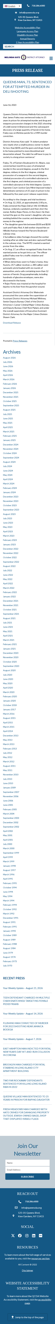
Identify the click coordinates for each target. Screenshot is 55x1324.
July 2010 (7, 779)
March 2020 (8, 692)
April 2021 (8, 635)
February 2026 (10, 383)
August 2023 (9, 514)
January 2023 (9, 544)
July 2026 (7, 362)
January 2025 (9, 440)
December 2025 (10, 392)
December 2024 (10, 444)
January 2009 (9, 787)
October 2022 (10, 557)
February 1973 (10, 961)
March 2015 (8, 726)
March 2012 (8, 761)
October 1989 (10, 935)
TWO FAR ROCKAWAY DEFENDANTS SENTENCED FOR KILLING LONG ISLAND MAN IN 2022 (25, 1083)
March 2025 (8, 431)
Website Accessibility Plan (27, 27)
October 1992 (10, 909)
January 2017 (9, 709)
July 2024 (7, 466)
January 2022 (9, 596)
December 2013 (10, 735)
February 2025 (10, 435)
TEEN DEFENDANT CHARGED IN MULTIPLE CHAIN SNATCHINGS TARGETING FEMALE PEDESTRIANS (26, 1000)
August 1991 (9, 922)
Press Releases (20, 340)
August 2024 (9, 462)
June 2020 (8, 679)
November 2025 (10, 396)
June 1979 (8, 952)
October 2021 (10, 609)
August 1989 (9, 939)
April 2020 (8, 687)
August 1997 (9, 870)
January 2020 (9, 700)
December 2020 (10, 653)
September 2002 (11, 826)
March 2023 (8, 535)
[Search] (49, 46)
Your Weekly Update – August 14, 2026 (23, 1013)
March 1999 (8, 861)
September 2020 (11, 666)
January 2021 (9, 648)
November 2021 (10, 605)
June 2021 (8, 627)
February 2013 (10, 748)
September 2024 (11, 457)
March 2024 (8, 483)
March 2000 (8, 848)
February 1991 (10, 926)
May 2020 (7, 683)
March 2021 (8, 640)
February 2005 (10, 809)
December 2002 (10, 822)
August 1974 (9, 957)
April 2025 (8, 427)
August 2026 (9, 357)
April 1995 (8, 878)
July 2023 (7, 518)
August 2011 (9, 766)
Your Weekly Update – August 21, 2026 (23, 988)
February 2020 (10, 696)
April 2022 (8, 583)
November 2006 (10, 796)
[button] (12, 6)
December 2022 (10, 548)
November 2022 (10, 553)
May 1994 (7, 896)
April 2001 (8, 839)
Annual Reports (27, 38)
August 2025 (9, 409)
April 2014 (8, 731)
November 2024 (10, 449)
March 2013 (8, 744)
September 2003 (11, 818)
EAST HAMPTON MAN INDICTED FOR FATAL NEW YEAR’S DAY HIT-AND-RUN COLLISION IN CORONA (27, 1051)
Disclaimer (27, 1270)
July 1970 (7, 965)
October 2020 (10, 661)
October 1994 (10, 887)
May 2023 (7, 527)
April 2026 (8, 375)
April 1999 (8, 857)
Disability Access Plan (27, 35)
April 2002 (8, 831)
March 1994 (8, 900)
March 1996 (8, 874)
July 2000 (7, 844)
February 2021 (10, 644)
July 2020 (7, 674)
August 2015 (9, 718)
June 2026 (8, 366)
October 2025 (10, 401)
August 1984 (9, 948)
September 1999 (11, 852)
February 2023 (10, 540)
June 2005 (8, 805)
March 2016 (8, 713)
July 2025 (7, 414)
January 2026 (9, 388)
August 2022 (9, 566)
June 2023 (8, 522)
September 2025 (11, 405)
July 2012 (7, 753)
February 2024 (10, 488)
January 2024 (9, 492)
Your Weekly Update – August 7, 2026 (22, 1039)
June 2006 (8, 800)
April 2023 (8, 531)
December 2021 (10, 600)
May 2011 (7, 770)
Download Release (12, 322)
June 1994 (8, 891)
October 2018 (10, 705)
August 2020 (9, 670)
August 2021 (9, 618)
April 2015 (8, 722)
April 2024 (8, 479)
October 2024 (10, 453)
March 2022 (8, 588)
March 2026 (8, 379)
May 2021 (7, 631)
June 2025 (8, 418)
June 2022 (8, 575)
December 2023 (10, 496)
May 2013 (7, 740)
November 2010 (10, 774)
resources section (40, 1258)
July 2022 (7, 570)
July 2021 (7, 622)
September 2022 (11, 561)
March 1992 (8, 913)
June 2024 (8, 470)
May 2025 (7, 422)
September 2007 (11, 792)
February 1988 (10, 944)
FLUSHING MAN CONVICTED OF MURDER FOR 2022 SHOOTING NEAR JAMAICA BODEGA (25, 1026)
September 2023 (11, 509)
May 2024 (7, 475)
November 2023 (10, 501)
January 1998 (9, 866)
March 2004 (8, 813)
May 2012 (7, 757)
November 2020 (10, 657)
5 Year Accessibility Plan (27, 42)
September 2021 (11, 614)
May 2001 (7, 835)
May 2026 (7, 370)
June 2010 (8, 783)
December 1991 (10, 918)
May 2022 (7, 579)
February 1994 (10, 904)
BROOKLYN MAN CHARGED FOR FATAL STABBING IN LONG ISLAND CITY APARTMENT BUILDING (24, 1067)
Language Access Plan (27, 31)
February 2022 (10, 592)
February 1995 (10, 883)
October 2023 (10, 505)
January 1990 (9, 931)
